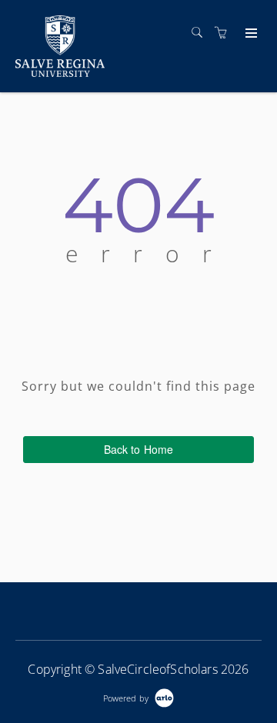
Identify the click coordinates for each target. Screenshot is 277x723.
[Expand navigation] (250, 34)
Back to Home (139, 449)
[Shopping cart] (225, 32)
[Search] (201, 32)
